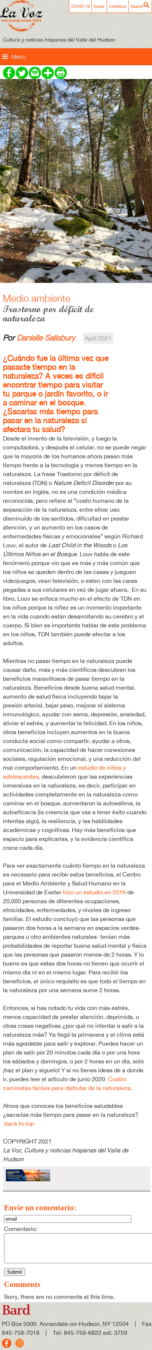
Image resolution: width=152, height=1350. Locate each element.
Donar (99, 6)
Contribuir (118, 6)
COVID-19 (80, 6)
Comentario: (20, 1228)
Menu (18, 56)
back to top (19, 1123)
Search (137, 6)
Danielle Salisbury (46, 337)
